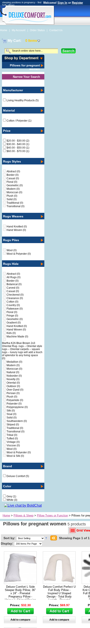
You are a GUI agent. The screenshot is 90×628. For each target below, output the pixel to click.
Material (9, 110)
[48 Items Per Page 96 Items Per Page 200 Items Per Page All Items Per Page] (28, 543)
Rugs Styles (12, 161)
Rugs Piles (11, 240)
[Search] (68, 51)
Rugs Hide (11, 264)
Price (6, 130)
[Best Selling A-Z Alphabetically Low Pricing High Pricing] (31, 538)
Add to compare (20, 619)
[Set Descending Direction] (46, 538)
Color (7, 486)
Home (4, 30)
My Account (19, 30)
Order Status (37, 30)
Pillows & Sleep (23, 515)
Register (77, 2)
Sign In (62, 2)
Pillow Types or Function (52, 515)
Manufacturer (13, 90)
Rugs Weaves (13, 216)
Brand (7, 466)
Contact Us (55, 30)
